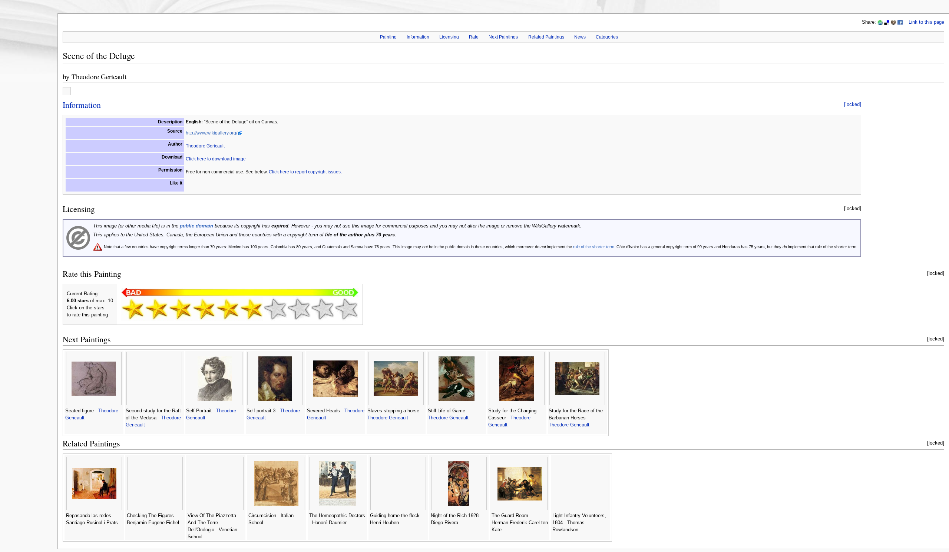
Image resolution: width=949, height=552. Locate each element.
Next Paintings (503, 37)
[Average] (227, 309)
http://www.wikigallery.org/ (211, 133)
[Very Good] (275, 309)
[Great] (299, 309)
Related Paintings (546, 37)
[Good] (251, 309)
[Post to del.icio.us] (886, 22)
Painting (388, 37)
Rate (474, 37)
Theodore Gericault (99, 76)
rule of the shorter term (593, 247)
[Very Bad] (133, 309)
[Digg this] (893, 22)
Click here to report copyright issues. (305, 171)
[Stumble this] (880, 22)
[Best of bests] (346, 309)
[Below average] (204, 309)
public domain (196, 226)
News (580, 37)
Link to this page (926, 22)
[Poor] (180, 309)
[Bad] (156, 309)
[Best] (322, 309)
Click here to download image (216, 159)
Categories (607, 37)
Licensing (449, 37)
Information (418, 37)
